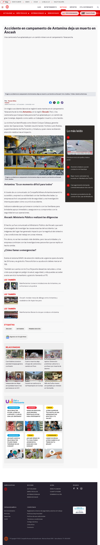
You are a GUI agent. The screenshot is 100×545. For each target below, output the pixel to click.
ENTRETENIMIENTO (50, 7)
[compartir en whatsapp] (58, 102)
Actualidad (31, 489)
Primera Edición (34, 329)
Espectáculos (32, 491)
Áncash (45, 112)
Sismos (27, 2)
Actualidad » (21, 104)
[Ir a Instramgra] (81, 489)
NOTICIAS (63, 7)
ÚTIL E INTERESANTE (86, 7)
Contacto (30, 527)
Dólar (36, 2)
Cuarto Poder (55, 491)
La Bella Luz (46, 2)
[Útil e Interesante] (34, 401)
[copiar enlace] (62, 102)
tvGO (39, 7)
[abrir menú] (3, 7)
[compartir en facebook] (50, 102)
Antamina (27, 112)
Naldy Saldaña (59, 2)
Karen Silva (12, 101)
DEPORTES (73, 7)
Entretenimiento (9, 511)
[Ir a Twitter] (78, 489)
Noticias (7, 513)
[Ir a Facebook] (74, 489)
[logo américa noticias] (7, 6)
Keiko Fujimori (16, 2)
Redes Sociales (32, 497)
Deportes (7, 516)
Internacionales (33, 494)
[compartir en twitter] (54, 102)
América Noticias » (10, 104)
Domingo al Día (56, 494)
